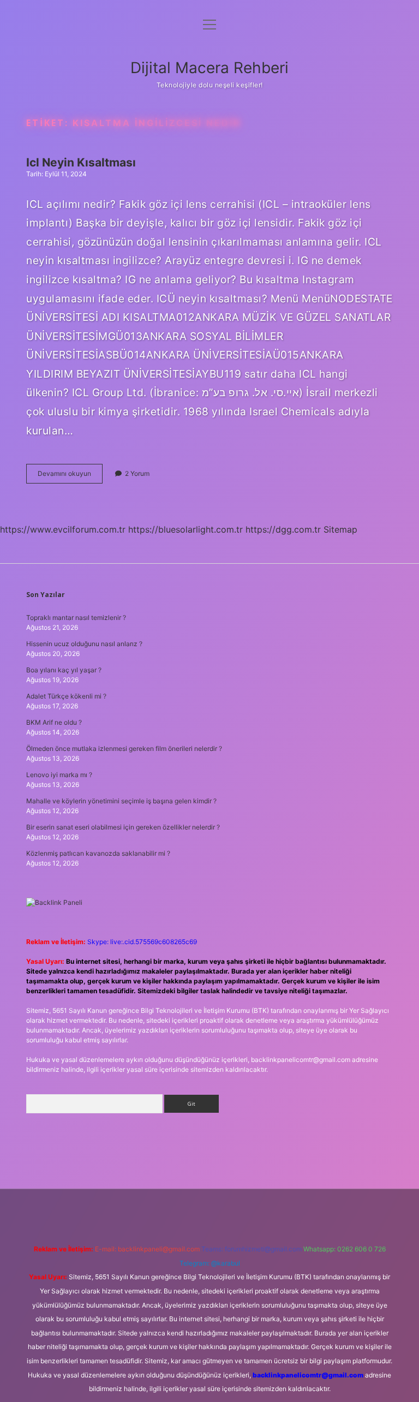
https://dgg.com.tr (283, 529)
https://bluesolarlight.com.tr (185, 529)
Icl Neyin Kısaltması (81, 162)
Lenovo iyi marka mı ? (59, 775)
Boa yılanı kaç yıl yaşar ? (63, 670)
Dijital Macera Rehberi (209, 67)
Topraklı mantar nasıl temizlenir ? (76, 617)
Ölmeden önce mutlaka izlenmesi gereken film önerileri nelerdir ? (124, 748)
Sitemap (340, 529)
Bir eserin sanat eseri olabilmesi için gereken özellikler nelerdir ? (123, 827)
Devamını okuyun (70, 476)
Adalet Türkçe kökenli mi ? (66, 696)
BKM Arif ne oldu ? (54, 722)
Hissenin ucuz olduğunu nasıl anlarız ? (84, 644)
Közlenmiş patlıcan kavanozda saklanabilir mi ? (98, 853)
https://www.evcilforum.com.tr (62, 529)
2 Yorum (137, 473)
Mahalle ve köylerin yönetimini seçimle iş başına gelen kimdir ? (121, 801)
